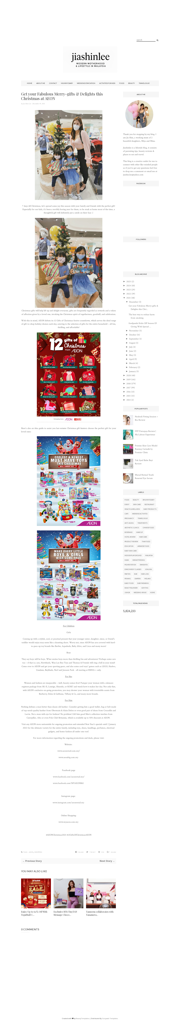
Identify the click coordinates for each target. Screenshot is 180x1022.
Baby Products (150, 509)
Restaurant (149, 504)
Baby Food (129, 583)
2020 (128, 375)
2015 (128, 395)
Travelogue (144, 83)
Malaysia (149, 555)
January (132, 371)
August (132, 342)
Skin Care (137, 504)
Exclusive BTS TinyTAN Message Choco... (65, 913)
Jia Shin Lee (27, 104)
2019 (128, 379)
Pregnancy (129, 518)
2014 (128, 399)
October (132, 334)
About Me (40, 83)
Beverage (128, 532)
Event (127, 504)
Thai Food (146, 541)
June (131, 351)
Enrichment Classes (133, 569)
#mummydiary (148, 500)
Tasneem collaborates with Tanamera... (99, 913)
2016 (128, 391)
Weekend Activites (139, 514)
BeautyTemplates (82, 1018)
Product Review (131, 541)
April (131, 359)
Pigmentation (130, 565)
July (130, 347)
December (133, 301)
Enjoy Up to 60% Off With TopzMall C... (34, 913)
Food (121, 83)
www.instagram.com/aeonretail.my (69, 802)
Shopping (38, 852)
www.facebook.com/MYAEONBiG (68, 783)
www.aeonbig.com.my (68, 757)
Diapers (138, 578)
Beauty (131, 83)
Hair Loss (145, 574)
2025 (128, 281)
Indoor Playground (133, 555)
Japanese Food (143, 546)
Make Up (139, 532)
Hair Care (143, 537)
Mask (127, 560)
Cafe (126, 514)
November (134, 330)
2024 (128, 285)
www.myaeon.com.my (68, 822)
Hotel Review (130, 537)
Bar (135, 574)
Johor (127, 592)
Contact (53, 83)
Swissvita (144, 565)
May (131, 355)
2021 (128, 297)
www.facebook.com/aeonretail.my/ (69, 776)
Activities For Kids (107, 83)
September (134, 338)
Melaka (147, 578)
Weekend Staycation (86, 83)
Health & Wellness (132, 509)
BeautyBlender (131, 588)
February (133, 367)
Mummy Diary (67, 83)
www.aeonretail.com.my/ (68, 750)
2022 (128, 293)
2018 (128, 383)
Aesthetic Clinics (132, 527)
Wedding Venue (140, 592)
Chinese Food (148, 527)
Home (29, 83)
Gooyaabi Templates (110, 1018)
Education (129, 546)
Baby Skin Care (131, 551)
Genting (144, 588)
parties (127, 574)
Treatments (142, 523)
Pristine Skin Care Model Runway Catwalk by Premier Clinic (146, 449)
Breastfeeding (139, 560)
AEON (31, 852)
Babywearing (143, 583)
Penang (128, 578)
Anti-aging (129, 523)
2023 (128, 289)
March (132, 363)
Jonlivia (148, 569)
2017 (128, 387)
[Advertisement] (90, 26)
